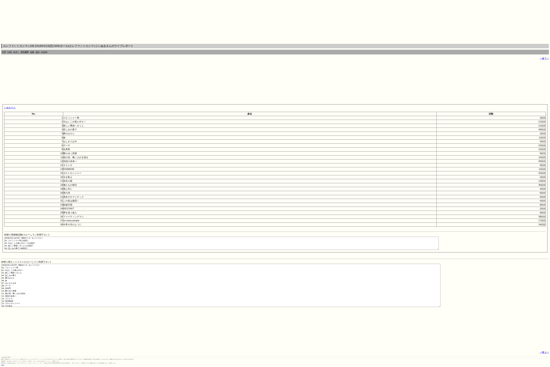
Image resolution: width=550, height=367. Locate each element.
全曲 (32, 52)
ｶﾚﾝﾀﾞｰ (16, 52)
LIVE (9, 52)
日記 (38, 52)
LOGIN (44, 52)
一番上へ (544, 352)
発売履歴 (25, 52)
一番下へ (544, 58)
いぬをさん (10, 107)
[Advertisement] (275, 22)
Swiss (2, 365)
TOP (4, 52)
